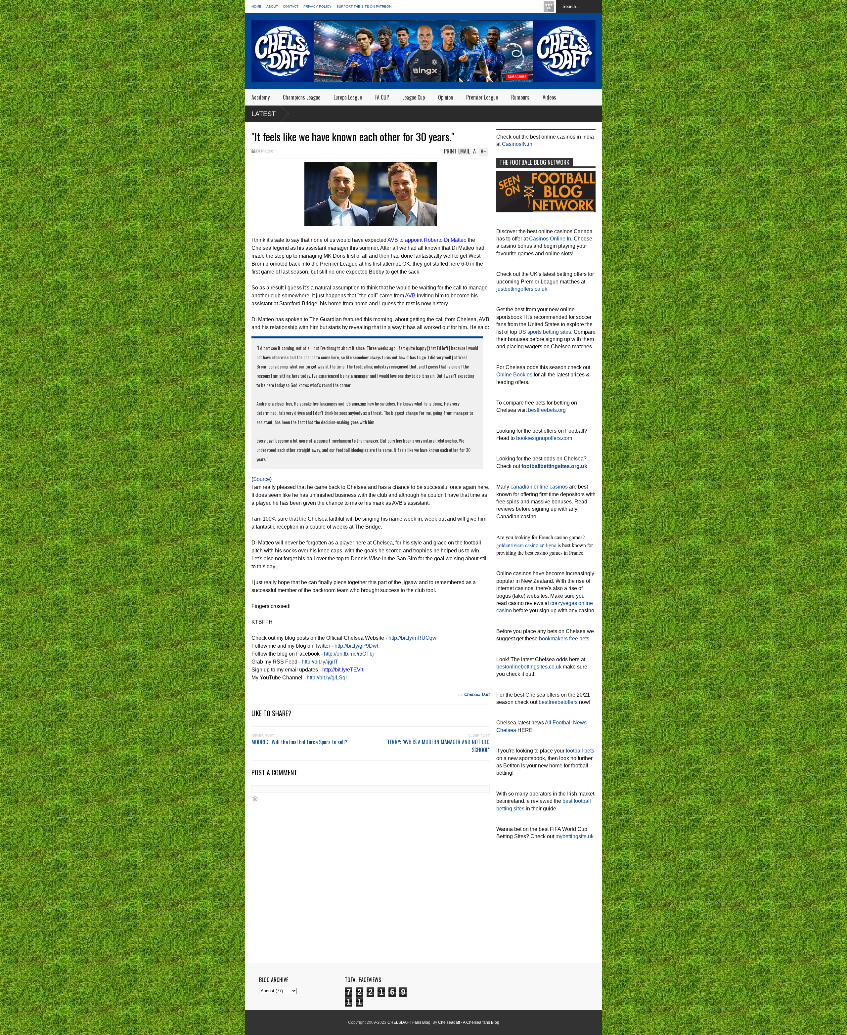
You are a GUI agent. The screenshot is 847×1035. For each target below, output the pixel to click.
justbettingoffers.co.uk (521, 289)
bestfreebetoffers (558, 702)
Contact (290, 6)
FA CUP (382, 97)
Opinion (445, 97)
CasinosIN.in (517, 144)
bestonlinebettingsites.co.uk (528, 666)
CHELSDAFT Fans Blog (408, 1022)
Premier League (482, 97)
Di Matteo (264, 151)
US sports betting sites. (545, 332)
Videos (549, 97)
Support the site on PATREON (363, 6)
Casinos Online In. (550, 238)
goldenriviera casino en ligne (526, 544)
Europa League (348, 97)
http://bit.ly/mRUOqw (412, 638)
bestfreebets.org (547, 410)
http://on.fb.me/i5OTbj (349, 654)
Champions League (301, 97)
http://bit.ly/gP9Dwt (356, 646)
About (272, 6)
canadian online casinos (539, 487)
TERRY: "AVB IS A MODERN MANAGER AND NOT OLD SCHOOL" (438, 746)
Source (261, 479)
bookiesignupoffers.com (544, 438)
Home (256, 6)
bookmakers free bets (564, 638)
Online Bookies (514, 374)
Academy (260, 97)
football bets (580, 751)
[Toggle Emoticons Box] (255, 798)
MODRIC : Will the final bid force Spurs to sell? (299, 742)
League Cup (413, 97)
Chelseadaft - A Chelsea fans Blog (468, 1022)
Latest (263, 113)
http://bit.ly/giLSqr (327, 677)
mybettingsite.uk (575, 836)
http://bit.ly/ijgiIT (320, 662)
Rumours (520, 97)
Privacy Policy (317, 6)
